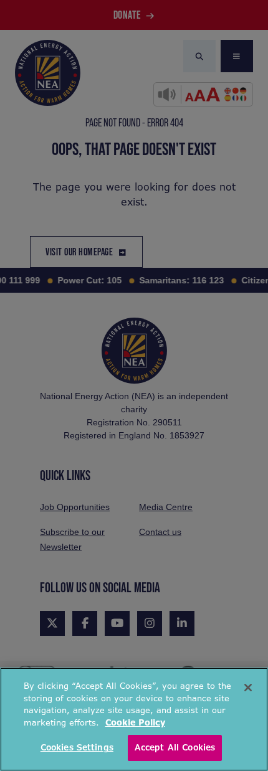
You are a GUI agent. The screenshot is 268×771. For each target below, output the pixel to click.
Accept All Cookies (175, 747)
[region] (134, 719)
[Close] (248, 687)
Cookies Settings (77, 747)
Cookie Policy (135, 722)
